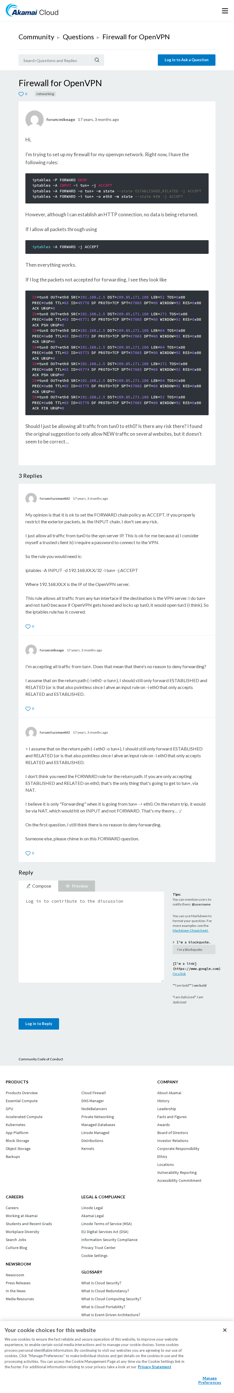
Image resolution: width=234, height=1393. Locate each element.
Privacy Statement (154, 1367)
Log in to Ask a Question (187, 59)
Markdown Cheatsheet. (191, 930)
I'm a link (179, 974)
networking (45, 94)
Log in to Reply (38, 1023)
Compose (41, 885)
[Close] (225, 1330)
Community (36, 36)
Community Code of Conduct (41, 1059)
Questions (78, 36)
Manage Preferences (209, 1380)
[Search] (97, 60)
